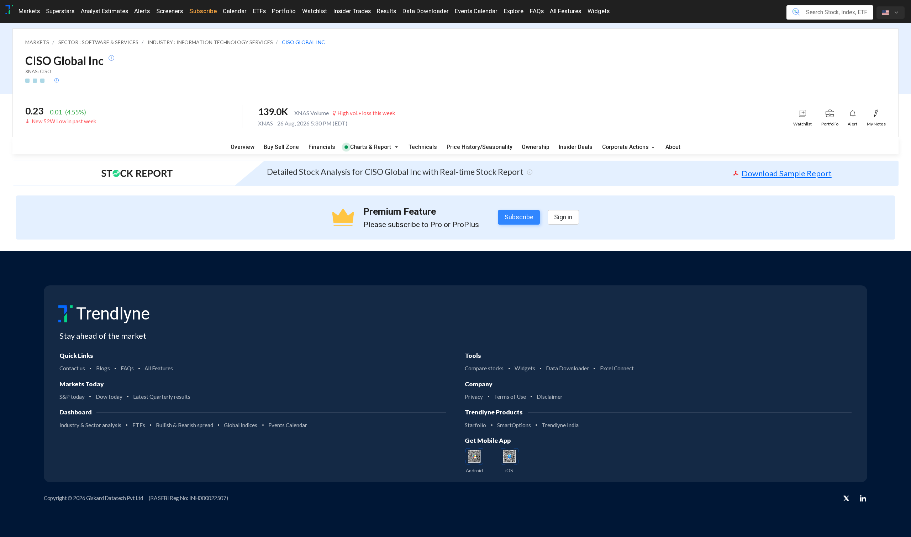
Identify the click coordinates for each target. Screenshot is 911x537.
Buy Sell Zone (281, 147)
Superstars (60, 11)
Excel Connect (617, 368)
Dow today (109, 396)
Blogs (103, 368)
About (672, 147)
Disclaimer (550, 396)
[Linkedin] (863, 498)
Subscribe (203, 11)
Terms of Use (510, 396)
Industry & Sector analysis (90, 425)
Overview (242, 147)
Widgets (599, 11)
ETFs (259, 11)
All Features (565, 11)
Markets (29, 11)
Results (386, 11)
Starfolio (475, 425)
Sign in (563, 217)
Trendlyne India (560, 425)
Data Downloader (425, 11)
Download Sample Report (787, 173)
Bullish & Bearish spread (184, 425)
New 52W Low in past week (64, 121)
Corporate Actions (626, 147)
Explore (513, 11)
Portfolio (284, 11)
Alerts (142, 11)
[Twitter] (846, 499)
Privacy (474, 396)
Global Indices (240, 425)
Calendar (235, 11)
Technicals (423, 147)
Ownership (535, 147)
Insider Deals (576, 147)
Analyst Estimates (104, 11)
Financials (322, 147)
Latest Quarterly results (161, 396)
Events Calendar (476, 11)
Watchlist (314, 11)
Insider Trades (352, 11)
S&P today (72, 396)
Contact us (72, 368)
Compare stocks (484, 368)
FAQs (537, 11)
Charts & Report (370, 147)
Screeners (169, 11)
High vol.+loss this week (365, 113)
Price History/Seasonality (479, 147)
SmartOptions (514, 425)
